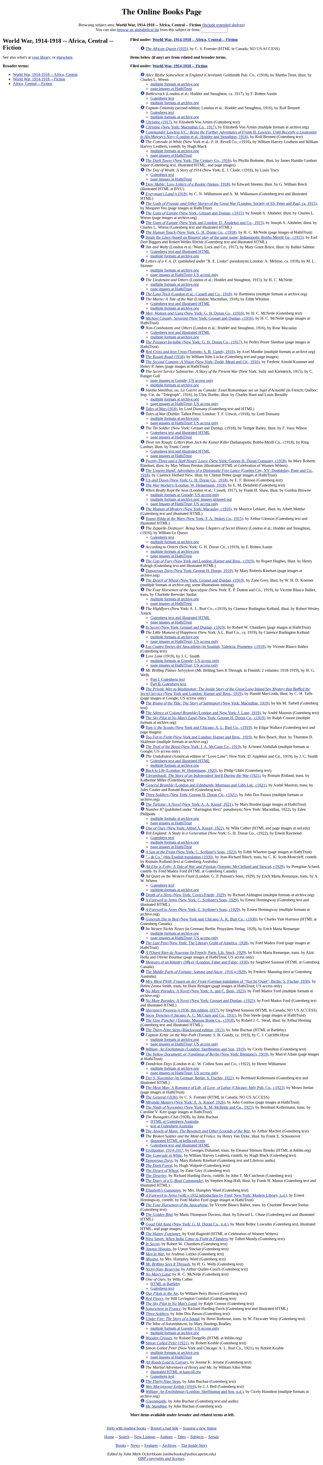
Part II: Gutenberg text (168, 684)
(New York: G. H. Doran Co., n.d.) (187, 1224)
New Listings (144, 1437)
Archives (169, 1445)
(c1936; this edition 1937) (182, 1010)
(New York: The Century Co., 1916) (188, 160)
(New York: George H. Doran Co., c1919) (205, 718)
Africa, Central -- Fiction (32, 83)
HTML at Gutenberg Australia (174, 1121)
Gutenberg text (162, 98)
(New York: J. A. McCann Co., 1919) (193, 747)
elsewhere (64, 57)
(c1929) (196, 972)
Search (124, 1437)
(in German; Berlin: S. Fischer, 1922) (190, 1078)
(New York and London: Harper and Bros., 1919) (225, 691)
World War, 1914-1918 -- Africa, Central (45, 74)
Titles (181, 1437)
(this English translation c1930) (179, 857)
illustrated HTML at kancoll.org (175, 1372)
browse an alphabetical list (138, 30)
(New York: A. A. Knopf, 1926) (185, 1102)
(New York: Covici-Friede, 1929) (186, 895)
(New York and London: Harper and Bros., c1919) (200, 561)
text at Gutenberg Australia (171, 1126)
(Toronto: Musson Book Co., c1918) (190, 1020)
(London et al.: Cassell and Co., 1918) (189, 294)
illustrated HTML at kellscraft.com (177, 1141)
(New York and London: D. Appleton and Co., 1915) (205, 223)
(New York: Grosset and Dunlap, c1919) (195, 580)
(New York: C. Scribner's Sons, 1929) (192, 900)
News (135, 1445)
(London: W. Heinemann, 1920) (181, 770)
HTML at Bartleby (165, 1284)
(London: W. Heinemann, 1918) (186, 485)
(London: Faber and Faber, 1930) (197, 962)
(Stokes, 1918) (188, 184)
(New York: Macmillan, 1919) (207, 703)
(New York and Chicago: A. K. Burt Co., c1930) (201, 919)
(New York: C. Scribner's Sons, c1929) (193, 909)
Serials (213, 1437)
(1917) (159, 122)
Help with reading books (126, 1428)
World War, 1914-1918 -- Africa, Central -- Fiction (195, 39)
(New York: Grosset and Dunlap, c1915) (195, 213)
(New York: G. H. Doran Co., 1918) (187, 480)
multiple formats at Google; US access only (184, 495)
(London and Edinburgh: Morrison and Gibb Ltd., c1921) (206, 785)
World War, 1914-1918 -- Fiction (39, 79)
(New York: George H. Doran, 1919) (189, 570)
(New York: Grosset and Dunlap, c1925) (200, 1000)
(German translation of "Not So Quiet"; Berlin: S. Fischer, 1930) (228, 981)
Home (109, 1437)
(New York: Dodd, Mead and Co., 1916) (203, 362)
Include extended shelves (223, 25)
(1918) (165, 357)
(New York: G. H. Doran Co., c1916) (195, 313)
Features (151, 1445)
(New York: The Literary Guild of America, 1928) (197, 943)
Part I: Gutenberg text (167, 679)
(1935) (167, 49)
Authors (166, 1437)
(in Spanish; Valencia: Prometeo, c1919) (205, 646)
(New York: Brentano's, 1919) (207, 1054)
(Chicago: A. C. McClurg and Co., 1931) (191, 1015)
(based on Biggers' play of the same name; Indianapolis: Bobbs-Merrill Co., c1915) (225, 237)
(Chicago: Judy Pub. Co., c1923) (215, 1087)
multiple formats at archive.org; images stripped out (191, 499)
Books (121, 1445)
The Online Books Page (162, 11)
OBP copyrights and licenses (161, 1458)
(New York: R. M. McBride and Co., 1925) (199, 1107)
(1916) (171, 1386)
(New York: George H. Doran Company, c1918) (216, 461)
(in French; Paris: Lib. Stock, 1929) (196, 952)
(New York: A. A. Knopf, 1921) (189, 804)
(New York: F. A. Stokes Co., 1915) (194, 518)
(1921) (203, 775)
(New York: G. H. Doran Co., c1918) (191, 232)
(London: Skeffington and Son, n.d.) (195, 1391)
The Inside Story (194, 1445)
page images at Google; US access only (181, 380)
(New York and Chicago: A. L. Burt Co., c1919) (199, 727)
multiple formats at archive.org (174, 84)
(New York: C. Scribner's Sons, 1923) (191, 852)
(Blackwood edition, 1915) (185, 1030)
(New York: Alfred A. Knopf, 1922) (185, 828)
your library (41, 57)
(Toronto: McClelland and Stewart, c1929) (215, 866)
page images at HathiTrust (171, 88)
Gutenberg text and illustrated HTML (180, 251)
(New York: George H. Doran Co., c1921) (191, 795)
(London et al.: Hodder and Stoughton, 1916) (228, 134)
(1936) (161, 1097)
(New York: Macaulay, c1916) (189, 509)
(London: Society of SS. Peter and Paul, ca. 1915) (231, 203)
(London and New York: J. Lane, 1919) (203, 713)
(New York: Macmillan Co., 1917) (181, 127)
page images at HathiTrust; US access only (184, 275)
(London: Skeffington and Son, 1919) (196, 1049)
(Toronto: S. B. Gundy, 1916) (190, 351)
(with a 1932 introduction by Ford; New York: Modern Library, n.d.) (216, 1195)
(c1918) (166, 194)
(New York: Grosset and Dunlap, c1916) (199, 318)
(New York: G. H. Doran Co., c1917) (194, 342)
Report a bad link (164, 1428)
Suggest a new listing (200, 1428)
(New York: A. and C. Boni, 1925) (196, 991)
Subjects (197, 1437)
